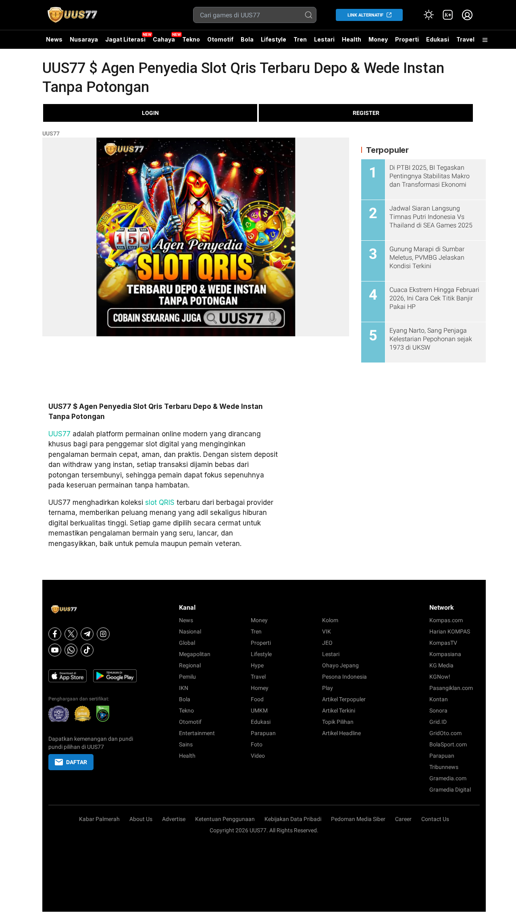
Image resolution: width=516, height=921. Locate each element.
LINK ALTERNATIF (365, 15)
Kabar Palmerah (99, 819)
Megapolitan (194, 654)
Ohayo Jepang (340, 665)
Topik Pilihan (338, 722)
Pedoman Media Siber (358, 819)
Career (403, 819)
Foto (256, 744)
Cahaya (164, 39)
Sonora (438, 710)
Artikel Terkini (338, 710)
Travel (465, 39)
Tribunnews (443, 767)
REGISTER (366, 113)
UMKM (259, 710)
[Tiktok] (87, 650)
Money (378, 39)
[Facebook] (54, 633)
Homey (259, 688)
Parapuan (263, 733)
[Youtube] (54, 650)
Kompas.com (446, 620)
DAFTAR (76, 762)
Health (351, 39)
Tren (300, 39)
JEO (327, 643)
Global (187, 643)
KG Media (441, 665)
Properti (407, 39)
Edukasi (437, 39)
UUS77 (51, 133)
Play (327, 688)
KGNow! (439, 676)
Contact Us (435, 819)
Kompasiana (445, 654)
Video (258, 755)
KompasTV (443, 643)
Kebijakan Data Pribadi (292, 819)
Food (257, 699)
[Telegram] (87, 633)
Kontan (438, 699)
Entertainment (197, 733)
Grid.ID (438, 722)
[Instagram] (103, 633)
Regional (190, 665)
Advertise (173, 819)
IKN (183, 688)
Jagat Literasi (125, 39)
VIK (326, 631)
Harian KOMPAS (449, 631)
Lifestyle (273, 39)
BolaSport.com (448, 744)
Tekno (191, 39)
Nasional (190, 631)
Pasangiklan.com (451, 688)
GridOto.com (445, 733)
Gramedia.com (447, 778)
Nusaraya (84, 39)
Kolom (330, 620)
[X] (70, 633)
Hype (257, 665)
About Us (140, 819)
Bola (247, 39)
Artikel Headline (341, 733)
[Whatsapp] (70, 650)
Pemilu (187, 676)
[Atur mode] (428, 14)
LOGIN (150, 113)
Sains (186, 744)
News (54, 39)
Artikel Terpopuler (344, 699)
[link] (447, 14)
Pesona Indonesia (344, 676)
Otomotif (220, 39)
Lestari (324, 42)
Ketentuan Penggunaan (225, 819)
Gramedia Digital (450, 789)
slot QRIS (160, 502)
